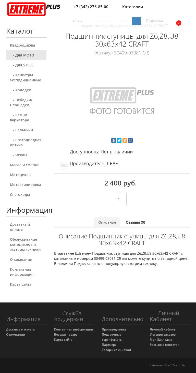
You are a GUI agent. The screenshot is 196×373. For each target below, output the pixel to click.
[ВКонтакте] (113, 140)
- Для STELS (21, 65)
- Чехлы (18, 154)
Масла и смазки (24, 164)
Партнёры (109, 344)
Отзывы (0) (135, 222)
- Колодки (20, 90)
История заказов (163, 334)
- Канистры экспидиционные (25, 77)
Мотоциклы (20, 174)
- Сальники (21, 129)
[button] (175, 21)
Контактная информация (21, 272)
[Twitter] (119, 140)
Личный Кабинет (163, 329)
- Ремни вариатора (19, 117)
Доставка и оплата (20, 227)
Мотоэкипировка (25, 184)
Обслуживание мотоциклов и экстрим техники (25, 244)
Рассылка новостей (164, 344)
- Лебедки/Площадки (21, 102)
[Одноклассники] (124, 140)
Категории (132, 6)
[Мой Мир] (130, 140)
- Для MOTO (22, 55)
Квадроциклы (22, 45)
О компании (21, 259)
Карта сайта (20, 284)
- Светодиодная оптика (25, 142)
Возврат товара (66, 334)
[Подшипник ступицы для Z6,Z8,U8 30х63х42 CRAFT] (122, 102)
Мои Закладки (161, 339)
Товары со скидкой (116, 350)
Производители (114, 329)
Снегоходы (20, 194)
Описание (107, 222)
